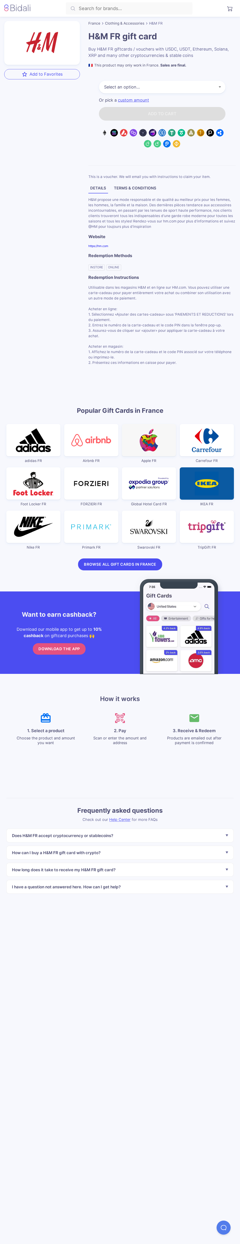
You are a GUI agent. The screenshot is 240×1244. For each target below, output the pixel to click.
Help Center (120, 819)
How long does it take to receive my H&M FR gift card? (64, 869)
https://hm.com (98, 246)
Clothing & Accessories (124, 23)
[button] (224, 1228)
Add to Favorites (46, 74)
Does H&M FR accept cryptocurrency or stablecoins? (62, 835)
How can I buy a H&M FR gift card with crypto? (56, 852)
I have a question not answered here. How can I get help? (66, 886)
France (94, 23)
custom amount (133, 100)
